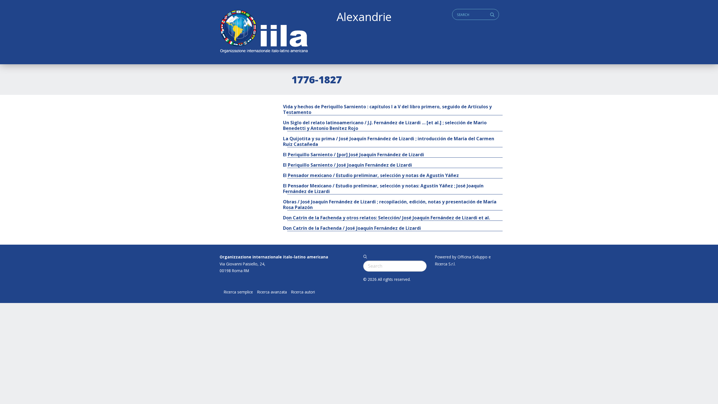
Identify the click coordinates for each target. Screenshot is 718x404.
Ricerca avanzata (272, 292)
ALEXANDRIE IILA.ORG (263, 32)
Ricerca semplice (238, 292)
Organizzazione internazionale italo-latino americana (274, 257)
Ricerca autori (303, 292)
